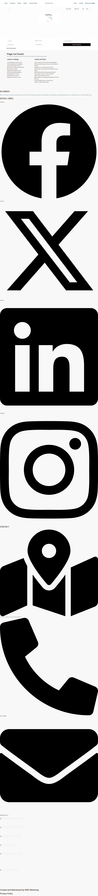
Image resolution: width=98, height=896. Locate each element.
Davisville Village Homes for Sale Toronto (43, 80)
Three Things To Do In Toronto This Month (43, 73)
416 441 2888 (91, 3)
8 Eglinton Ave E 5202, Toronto (14, 77)
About (75, 3)
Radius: (38, 40)
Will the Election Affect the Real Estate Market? (45, 72)
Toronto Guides (33, 3)
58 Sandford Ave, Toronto (13, 75)
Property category (68, 41)
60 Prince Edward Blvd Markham (14, 72)
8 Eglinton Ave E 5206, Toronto (14, 70)
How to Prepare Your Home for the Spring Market (45, 62)
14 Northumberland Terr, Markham (15, 64)
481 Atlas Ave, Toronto (12, 69)
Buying (19, 3)
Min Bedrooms (39, 44)
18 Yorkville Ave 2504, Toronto (14, 65)
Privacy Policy (6, 893)
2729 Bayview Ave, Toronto (13, 73)
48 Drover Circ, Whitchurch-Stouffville (15, 67)
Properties (12, 3)
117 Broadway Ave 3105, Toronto (14, 62)
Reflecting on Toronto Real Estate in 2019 (43, 67)
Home (6, 3)
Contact (81, 3)
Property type (10, 44)
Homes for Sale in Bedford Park (41, 82)
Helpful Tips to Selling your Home (41, 75)
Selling (25, 3)
